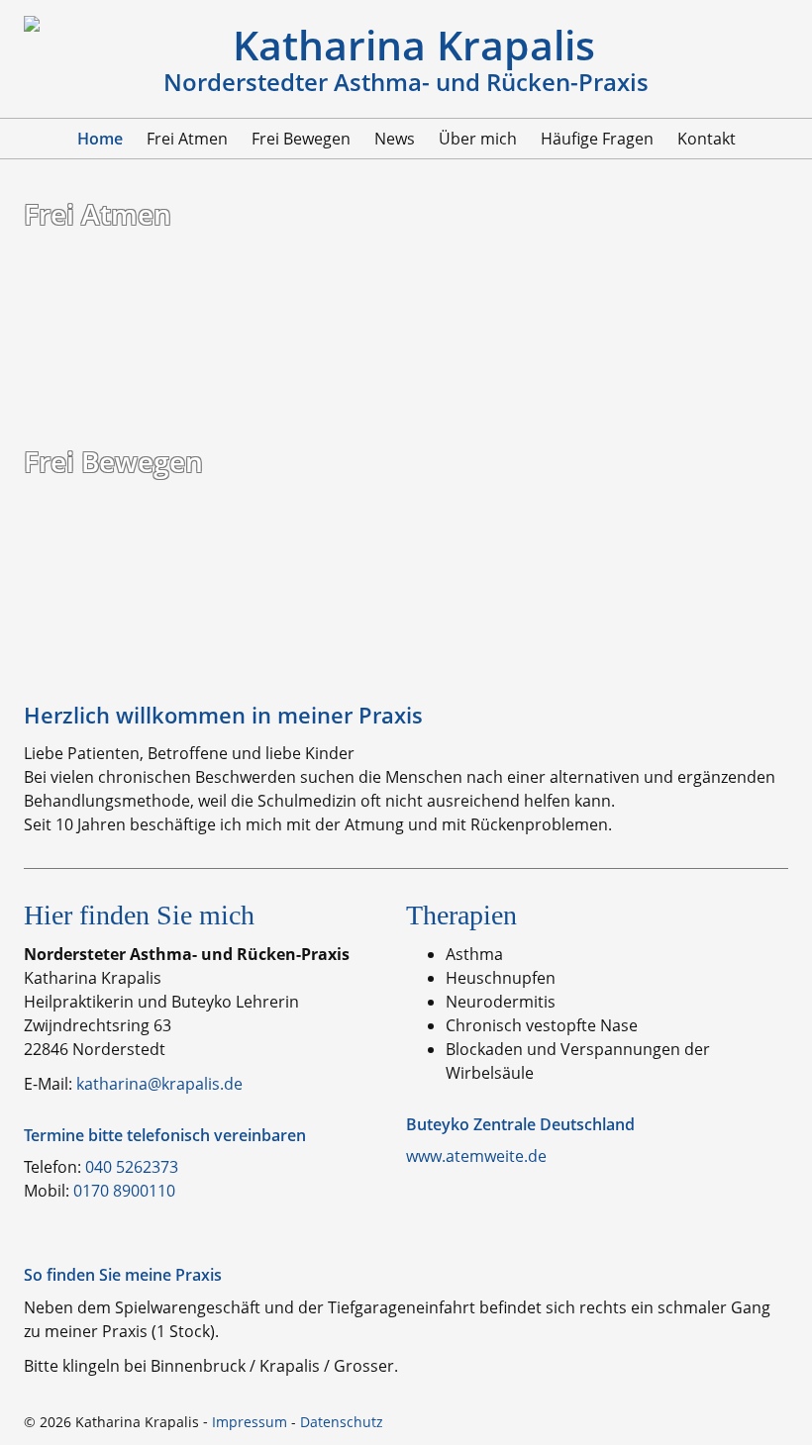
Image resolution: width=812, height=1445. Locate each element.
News (394, 138)
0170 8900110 (124, 1191)
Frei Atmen (187, 138)
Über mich (478, 138)
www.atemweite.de (476, 1156)
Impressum (249, 1421)
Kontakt (706, 138)
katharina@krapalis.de (159, 1084)
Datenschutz (341, 1421)
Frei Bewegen (301, 138)
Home (100, 138)
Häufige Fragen (597, 138)
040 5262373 (131, 1167)
